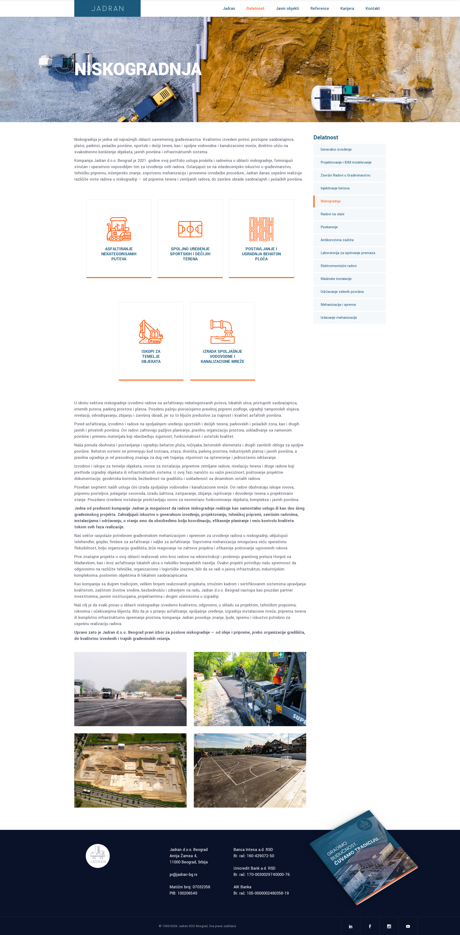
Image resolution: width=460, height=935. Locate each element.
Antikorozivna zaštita (337, 240)
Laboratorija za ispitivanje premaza (348, 253)
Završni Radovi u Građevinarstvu (345, 175)
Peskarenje (329, 227)
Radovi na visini (332, 214)
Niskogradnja (330, 201)
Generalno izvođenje (336, 149)
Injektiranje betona (335, 188)
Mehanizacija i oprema (338, 304)
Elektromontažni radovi (338, 265)
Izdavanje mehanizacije (339, 317)
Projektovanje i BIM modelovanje (346, 162)
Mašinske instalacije (336, 278)
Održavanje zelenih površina (342, 291)
